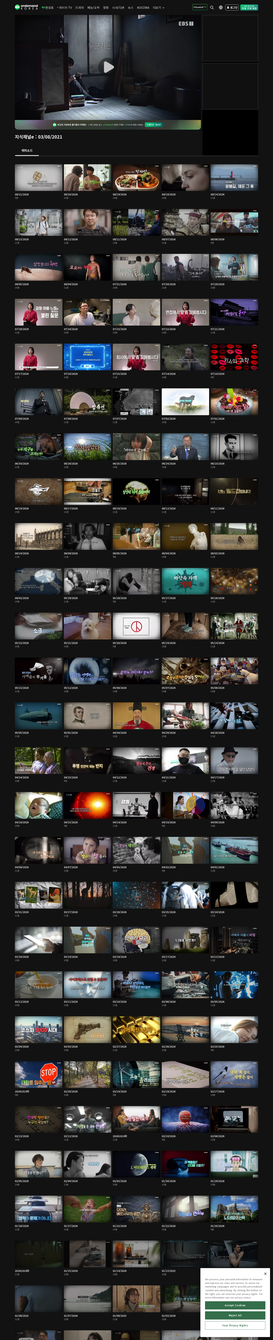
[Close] (265, 1274)
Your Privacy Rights (235, 1325)
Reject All (235, 1315)
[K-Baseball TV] (199, 7)
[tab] (27, 150)
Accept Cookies (235, 1305)
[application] (108, 67)
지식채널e (24, 136)
